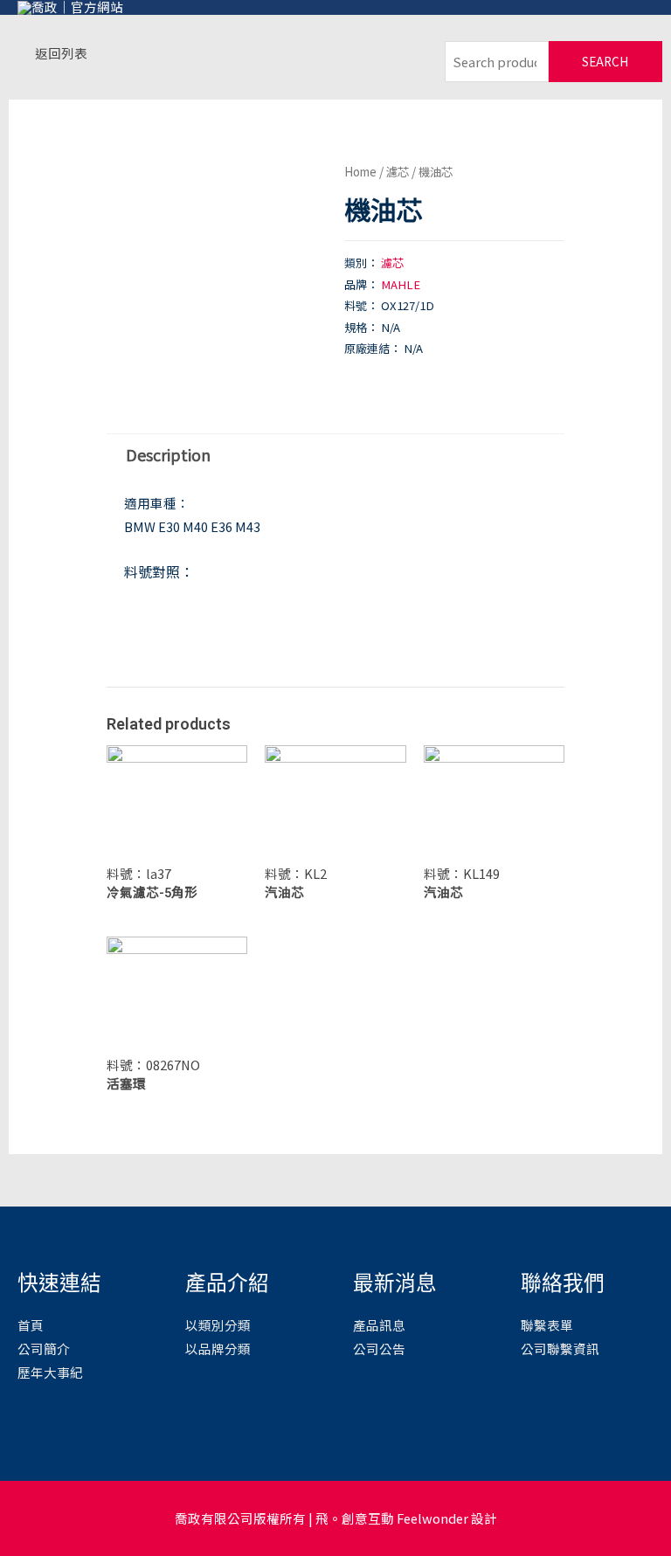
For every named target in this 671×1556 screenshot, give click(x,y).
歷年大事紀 (50, 1372)
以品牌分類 (218, 1348)
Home (360, 171)
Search (605, 61)
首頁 (30, 1325)
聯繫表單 (547, 1325)
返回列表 (61, 53)
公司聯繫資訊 (560, 1348)
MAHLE (400, 284)
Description (168, 454)
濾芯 (397, 171)
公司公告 (379, 1348)
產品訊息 (379, 1325)
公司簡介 (43, 1348)
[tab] (168, 454)
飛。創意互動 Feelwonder (391, 1518)
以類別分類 (218, 1325)
